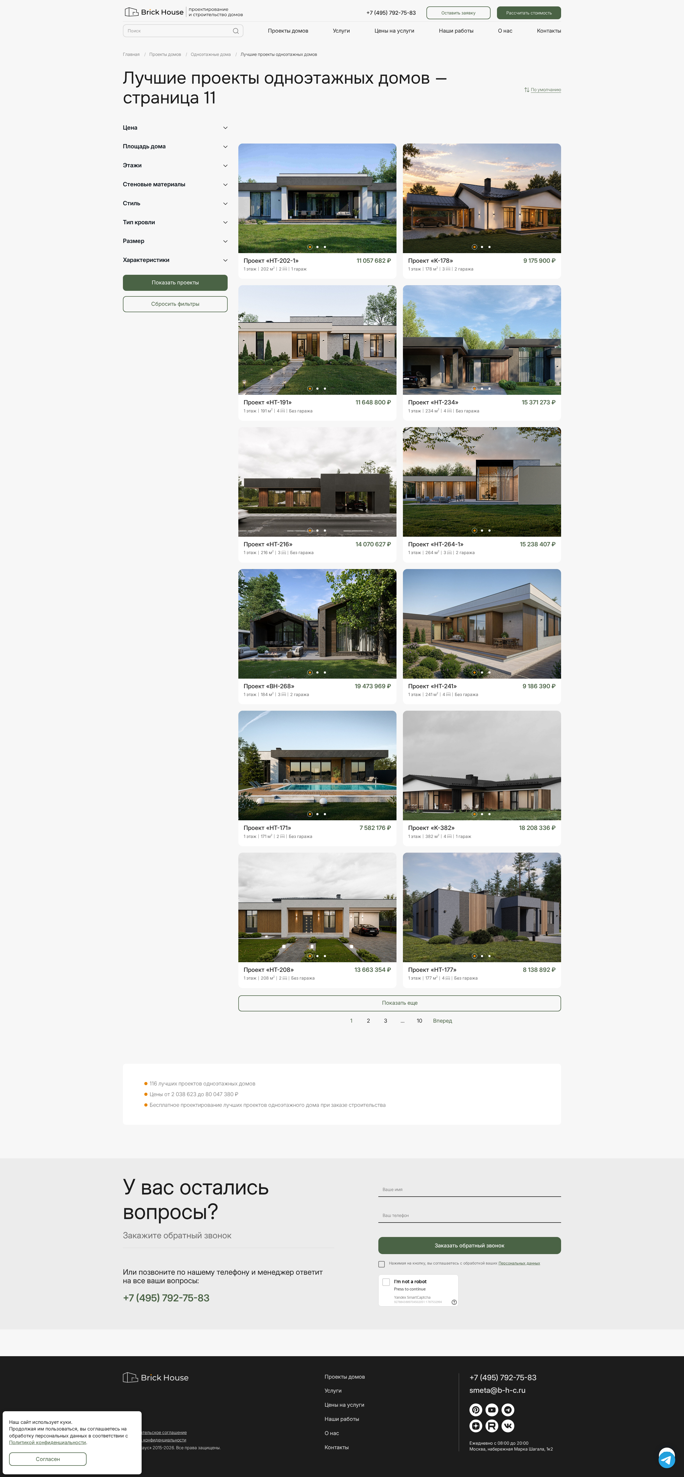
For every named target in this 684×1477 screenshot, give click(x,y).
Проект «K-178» (430, 260)
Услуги (341, 31)
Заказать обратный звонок (469, 1245)
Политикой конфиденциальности (47, 1442)
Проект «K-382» (431, 828)
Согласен (48, 1459)
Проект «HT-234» (433, 402)
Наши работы (456, 31)
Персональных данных (519, 1263)
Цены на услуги (394, 31)
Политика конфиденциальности (154, 1440)
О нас (505, 31)
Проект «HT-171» (267, 828)
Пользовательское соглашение (155, 1432)
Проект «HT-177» (432, 969)
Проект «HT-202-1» (271, 260)
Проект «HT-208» (269, 969)
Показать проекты (175, 282)
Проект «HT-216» (268, 544)
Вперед (442, 1021)
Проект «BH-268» (269, 686)
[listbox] (546, 90)
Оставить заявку (458, 13)
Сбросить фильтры (175, 304)
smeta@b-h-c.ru (497, 1390)
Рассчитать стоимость (529, 13)
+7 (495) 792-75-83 (391, 13)
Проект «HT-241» (432, 686)
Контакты (549, 31)
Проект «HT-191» (268, 402)
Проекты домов (288, 31)
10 (419, 1021)
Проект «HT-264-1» (436, 544)
